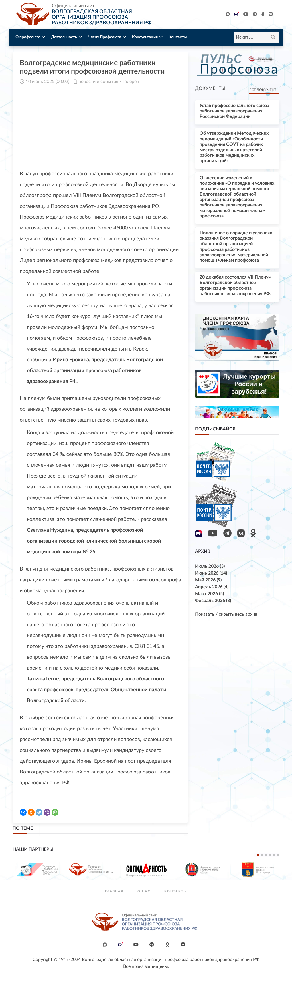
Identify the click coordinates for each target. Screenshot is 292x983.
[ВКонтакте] (23, 812)
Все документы (264, 90)
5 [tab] (274, 855)
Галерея (131, 81)
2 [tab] (262, 855)
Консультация (145, 37)
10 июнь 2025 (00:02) (47, 81)
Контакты (178, 37)
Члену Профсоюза (104, 37)
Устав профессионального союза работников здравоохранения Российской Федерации (234, 111)
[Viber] (47, 812)
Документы (210, 88)
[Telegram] (39, 812)
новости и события (98, 81)
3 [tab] (266, 855)
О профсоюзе (27, 37)
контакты (175, 891)
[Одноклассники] (31, 812)
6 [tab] (278, 855)
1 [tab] (258, 855)
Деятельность (64, 37)
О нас (143, 891)
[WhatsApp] (55, 812)
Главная (114, 891)
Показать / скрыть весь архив (226, 614)
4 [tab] (270, 855)
